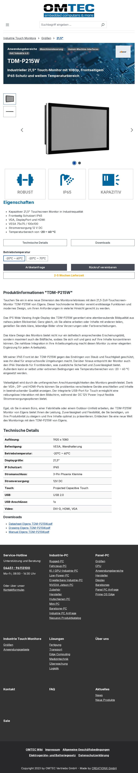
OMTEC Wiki (34, 749)
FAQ (52, 689)
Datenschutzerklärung (93, 755)
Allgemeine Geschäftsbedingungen (86, 749)
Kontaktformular (13, 589)
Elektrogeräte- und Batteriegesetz (52, 755)
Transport (55, 649)
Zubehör (54, 589)
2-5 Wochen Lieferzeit (69, 275)
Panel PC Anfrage (106, 589)
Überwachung (58, 663)
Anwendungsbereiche (109, 570)
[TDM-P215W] (77, 130)
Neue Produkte (105, 700)
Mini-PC (54, 603)
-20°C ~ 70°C (37, 258)
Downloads (102, 242)
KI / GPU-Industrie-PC (63, 570)
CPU (98, 566)
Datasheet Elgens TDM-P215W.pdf (31, 523)
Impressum (52, 749)
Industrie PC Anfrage (62, 613)
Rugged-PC (56, 561)
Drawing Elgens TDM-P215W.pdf (29, 528)
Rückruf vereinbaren (103, 267)
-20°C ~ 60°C (14, 258)
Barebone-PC (58, 608)
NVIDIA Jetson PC (61, 585)
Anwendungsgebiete (16, 649)
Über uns (102, 639)
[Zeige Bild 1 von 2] (74, 163)
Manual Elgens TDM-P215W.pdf (29, 532)
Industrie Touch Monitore (22, 639)
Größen (100, 561)
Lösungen (56, 639)
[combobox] (69, 24)
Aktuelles (102, 689)
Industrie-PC (58, 555)
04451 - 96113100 (16, 568)
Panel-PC (102, 555)
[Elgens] (123, 51)
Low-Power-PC (59, 575)
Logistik (54, 668)
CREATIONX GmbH (104, 768)
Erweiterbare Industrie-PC (66, 580)
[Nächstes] (131, 129)
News (99, 695)
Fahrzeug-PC (57, 566)
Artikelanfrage (35, 267)
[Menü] (7, 24)
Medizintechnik (58, 659)
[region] (69, 129)
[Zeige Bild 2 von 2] (79, 163)
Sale (6, 721)
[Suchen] (103, 24)
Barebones (102, 585)
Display (100, 580)
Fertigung (55, 644)
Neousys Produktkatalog (65, 618)
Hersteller (55, 594)
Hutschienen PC (59, 599)
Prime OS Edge (105, 594)
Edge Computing (59, 654)
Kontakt (9, 689)
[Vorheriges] (21, 129)
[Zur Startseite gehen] (69, 10)
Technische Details (35, 242)
